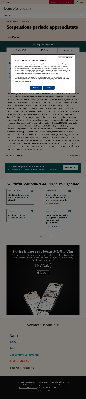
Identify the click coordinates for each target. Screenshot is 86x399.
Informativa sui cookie (52, 73)
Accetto (48, 87)
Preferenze (36, 87)
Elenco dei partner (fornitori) (23, 81)
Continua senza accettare (65, 57)
